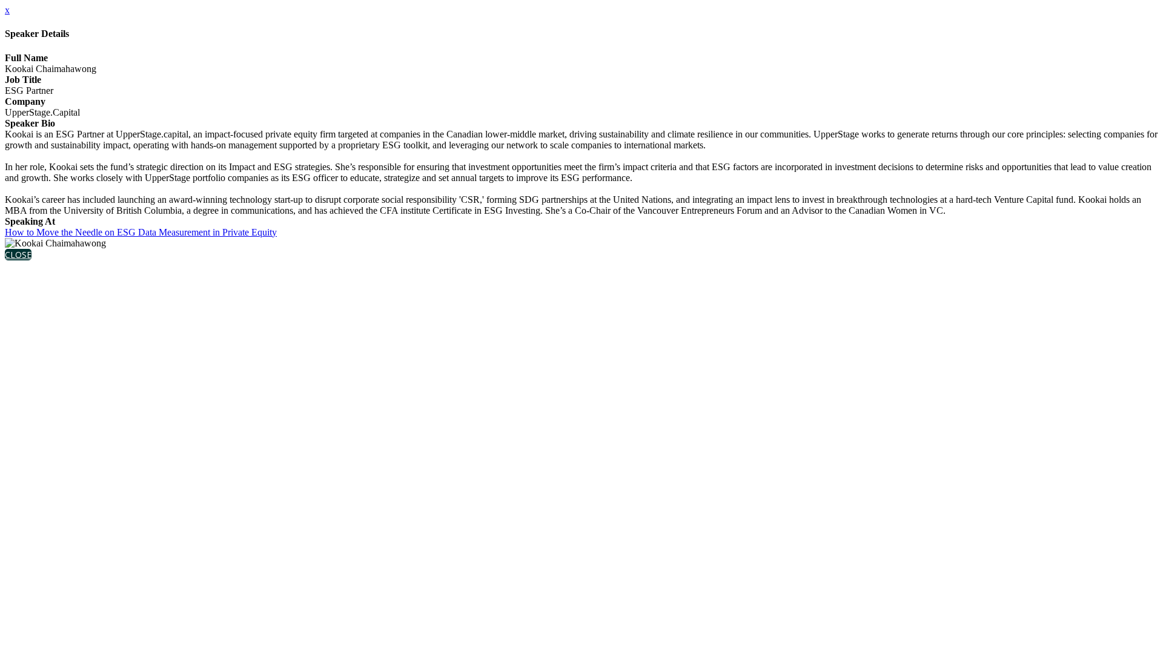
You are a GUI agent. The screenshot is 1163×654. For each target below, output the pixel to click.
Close (18, 254)
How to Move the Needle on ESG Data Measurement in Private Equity (141, 232)
